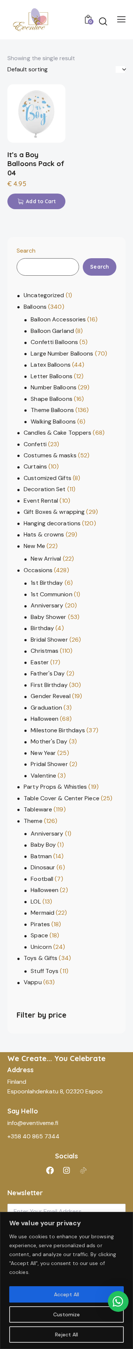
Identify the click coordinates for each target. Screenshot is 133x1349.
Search (26, 250)
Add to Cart (41, 201)
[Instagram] (66, 1170)
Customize (66, 1314)
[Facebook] (49, 1170)
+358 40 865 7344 (33, 1136)
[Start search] (103, 21)
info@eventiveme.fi (32, 1123)
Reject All (66, 1334)
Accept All (66, 1294)
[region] (66, 1280)
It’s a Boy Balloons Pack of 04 (35, 163)
